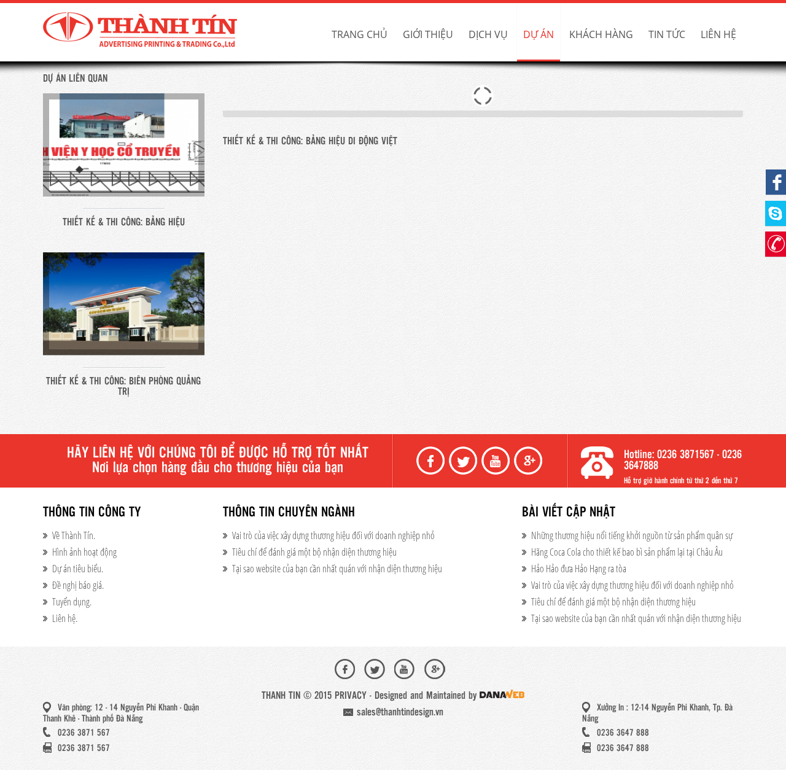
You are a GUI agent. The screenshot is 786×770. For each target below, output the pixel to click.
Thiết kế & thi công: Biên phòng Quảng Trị (123, 387)
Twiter (464, 460)
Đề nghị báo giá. (78, 585)
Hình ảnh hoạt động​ (84, 552)
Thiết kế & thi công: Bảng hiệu (124, 222)
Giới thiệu (428, 34)
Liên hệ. (64, 618)
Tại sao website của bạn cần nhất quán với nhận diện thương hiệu (337, 568)
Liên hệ (718, 34)
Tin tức (666, 34)
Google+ (529, 460)
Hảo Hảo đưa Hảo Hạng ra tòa (578, 568)
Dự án (538, 34)
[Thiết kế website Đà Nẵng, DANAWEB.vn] (502, 696)
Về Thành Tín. (73, 535)
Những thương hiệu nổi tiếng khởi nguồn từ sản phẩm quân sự (632, 535)
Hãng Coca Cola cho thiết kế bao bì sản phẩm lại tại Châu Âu (627, 552)
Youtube (496, 460)
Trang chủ (359, 34)
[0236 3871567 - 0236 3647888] (775, 244)
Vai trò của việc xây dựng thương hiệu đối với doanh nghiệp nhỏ (333, 535)
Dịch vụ (488, 34)
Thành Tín (141, 30)
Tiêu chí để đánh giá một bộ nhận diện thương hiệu (314, 552)
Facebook (431, 460)
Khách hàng (601, 34)
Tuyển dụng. (71, 602)
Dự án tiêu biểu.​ (77, 568)
